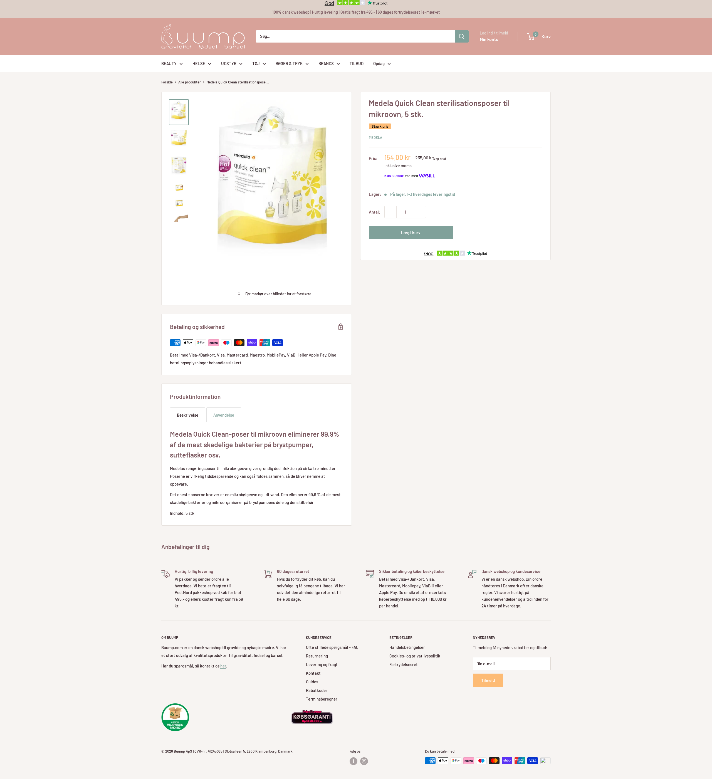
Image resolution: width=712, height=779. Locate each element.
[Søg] (462, 36)
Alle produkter (189, 82)
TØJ (256, 63)
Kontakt (313, 673)
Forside (167, 82)
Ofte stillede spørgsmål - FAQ (332, 647)
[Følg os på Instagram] (364, 761)
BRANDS (326, 63)
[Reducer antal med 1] (390, 212)
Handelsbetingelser (407, 647)
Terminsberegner (321, 698)
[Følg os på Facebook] (353, 761)
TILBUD (357, 63)
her (223, 665)
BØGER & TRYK (289, 63)
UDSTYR (228, 63)
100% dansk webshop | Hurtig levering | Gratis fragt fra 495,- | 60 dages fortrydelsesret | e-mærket (356, 12)
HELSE (198, 63)
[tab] (187, 414)
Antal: (374, 211)
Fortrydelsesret (403, 664)
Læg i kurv (411, 232)
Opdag (379, 63)
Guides (312, 681)
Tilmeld (488, 680)
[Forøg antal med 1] (420, 212)
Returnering (317, 655)
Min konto (489, 39)
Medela (375, 137)
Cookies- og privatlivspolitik (414, 655)
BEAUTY (169, 63)
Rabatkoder (316, 690)
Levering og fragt (322, 664)
